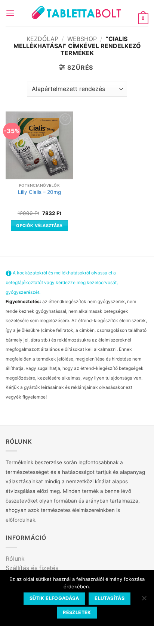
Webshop (82, 39)
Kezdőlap (42, 39)
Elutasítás (109, 598)
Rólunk (15, 558)
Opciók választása (39, 225)
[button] (10, 13)
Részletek (77, 612)
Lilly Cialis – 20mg (39, 192)
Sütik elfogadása (54, 598)
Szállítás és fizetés (32, 568)
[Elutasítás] (143, 600)
